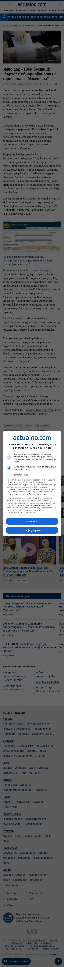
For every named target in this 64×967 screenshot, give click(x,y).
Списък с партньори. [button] (38, 494)
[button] (32, 475)
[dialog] (32, 483)
